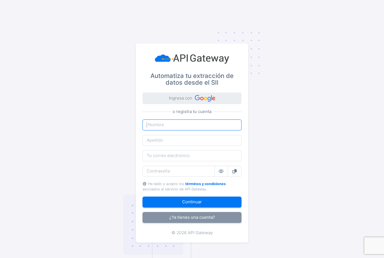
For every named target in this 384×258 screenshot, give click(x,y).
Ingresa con (180, 98)
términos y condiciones (205, 184)
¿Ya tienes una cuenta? (192, 217)
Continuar (192, 201)
